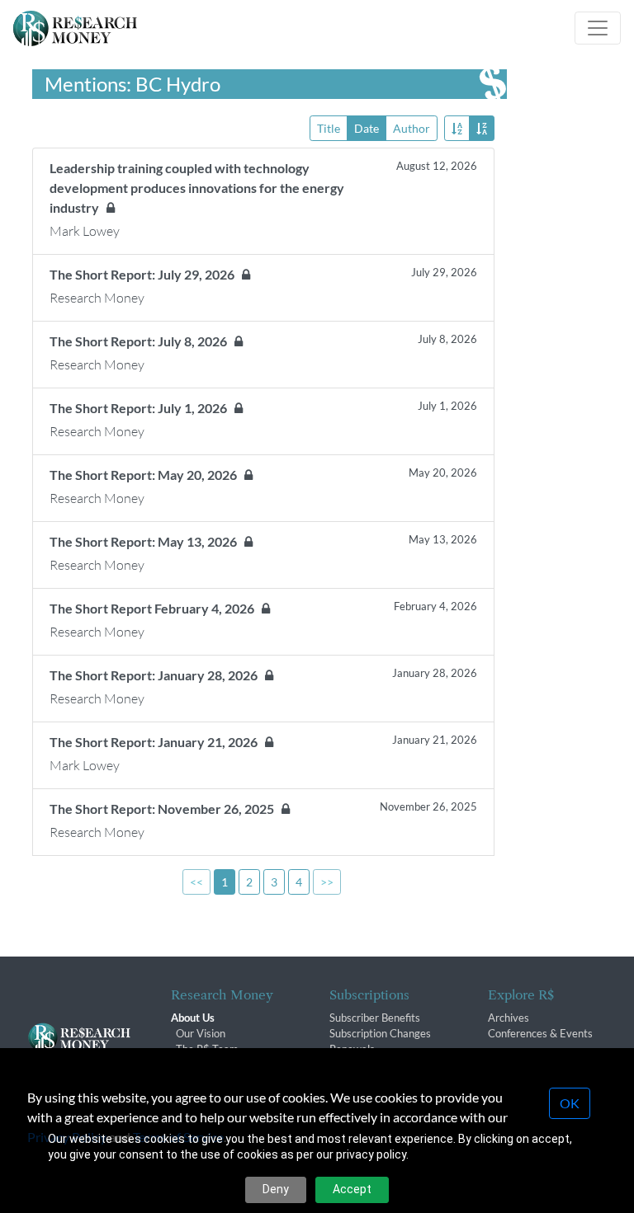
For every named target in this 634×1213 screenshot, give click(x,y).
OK (570, 1103)
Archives (508, 1017)
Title (328, 128)
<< (196, 882)
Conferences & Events (540, 1033)
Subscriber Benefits (374, 1017)
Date (366, 128)
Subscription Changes (380, 1033)
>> (327, 882)
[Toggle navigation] (598, 28)
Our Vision (200, 1033)
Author (411, 128)
